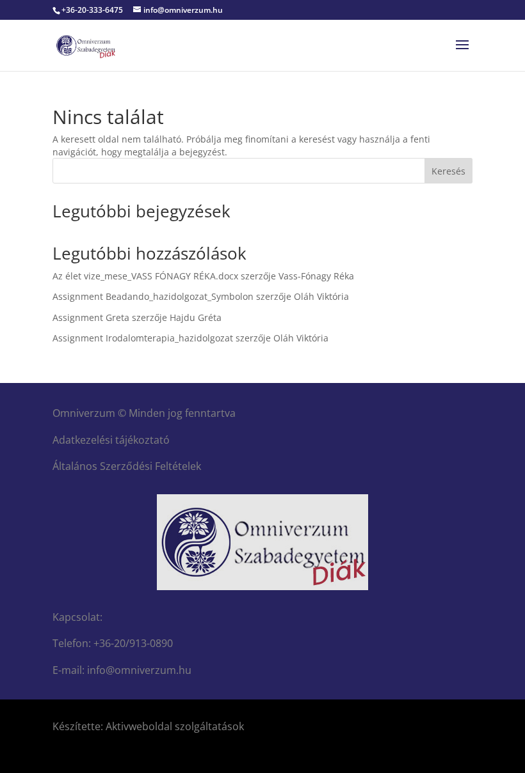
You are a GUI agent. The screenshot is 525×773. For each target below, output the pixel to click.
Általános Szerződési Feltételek (126, 466)
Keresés (448, 171)
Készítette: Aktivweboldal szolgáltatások (148, 726)
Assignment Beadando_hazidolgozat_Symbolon (153, 296)
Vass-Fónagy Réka (316, 276)
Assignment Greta (90, 317)
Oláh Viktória (321, 296)
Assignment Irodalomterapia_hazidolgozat (142, 338)
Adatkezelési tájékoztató (111, 440)
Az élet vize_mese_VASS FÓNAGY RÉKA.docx (145, 276)
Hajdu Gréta (196, 317)
